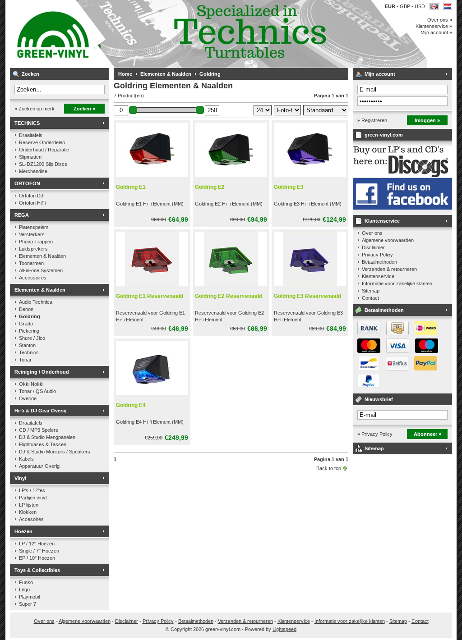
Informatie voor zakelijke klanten (397, 283)
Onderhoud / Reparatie (44, 149)
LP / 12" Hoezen (37, 543)
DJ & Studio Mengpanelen (47, 437)
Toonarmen (31, 263)
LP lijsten (28, 504)
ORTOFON (27, 183)
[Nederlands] (447, 6)
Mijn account (380, 74)
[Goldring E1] (152, 177)
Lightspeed (284, 629)
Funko (26, 582)
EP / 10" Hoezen (37, 558)
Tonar (25, 359)
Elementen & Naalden (42, 256)
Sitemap (370, 290)
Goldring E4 (131, 405)
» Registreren (372, 120)
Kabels (26, 459)
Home (125, 74)
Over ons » (439, 20)
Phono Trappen (36, 241)
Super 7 (27, 604)
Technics (29, 352)
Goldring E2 (210, 187)
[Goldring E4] (152, 395)
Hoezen (23, 531)
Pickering (29, 331)
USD (420, 6)
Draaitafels (30, 135)
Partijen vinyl (32, 497)
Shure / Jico (32, 338)
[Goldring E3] (310, 177)
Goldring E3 (289, 187)
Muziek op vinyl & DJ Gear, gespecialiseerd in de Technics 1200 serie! (129, 34)
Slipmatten (30, 157)
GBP (405, 6)
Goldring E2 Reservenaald (228, 296)
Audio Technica (35, 302)
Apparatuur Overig (39, 466)
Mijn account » (436, 32)
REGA (21, 215)
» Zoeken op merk (34, 108)
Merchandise (33, 171)
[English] (434, 6)
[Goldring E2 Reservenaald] (231, 286)
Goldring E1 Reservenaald (149, 296)
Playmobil (29, 596)
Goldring (29, 316)
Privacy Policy (377, 254)
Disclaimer (373, 247)
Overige (28, 398)
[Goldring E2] (231, 177)
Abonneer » (427, 434)
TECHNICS (27, 123)
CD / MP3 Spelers (38, 430)
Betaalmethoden (379, 262)
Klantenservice (382, 221)
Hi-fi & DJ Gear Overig (40, 410)
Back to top (328, 468)
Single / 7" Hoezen (39, 550)
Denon (26, 309)
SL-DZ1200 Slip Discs (43, 164)
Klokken (28, 512)
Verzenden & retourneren (389, 269)
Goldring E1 (131, 187)
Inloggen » (427, 120)
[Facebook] (402, 207)
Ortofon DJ (31, 195)
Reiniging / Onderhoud (41, 372)
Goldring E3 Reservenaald (307, 296)
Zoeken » (84, 108)
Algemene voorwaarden (388, 240)
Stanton (27, 345)
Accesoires (31, 519)
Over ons (372, 233)
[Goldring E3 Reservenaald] (310, 286)
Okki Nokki (31, 384)
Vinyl (20, 478)
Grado (26, 323)
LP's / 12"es (32, 490)
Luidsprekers (33, 248)
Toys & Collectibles (37, 570)
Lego (24, 589)
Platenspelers (34, 227)
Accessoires (32, 277)
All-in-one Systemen (41, 270)
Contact (370, 298)
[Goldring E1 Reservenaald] (152, 286)
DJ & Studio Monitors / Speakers (54, 451)
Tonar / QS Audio (37, 391)
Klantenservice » (434, 26)
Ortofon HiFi (32, 203)
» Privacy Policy (375, 434)
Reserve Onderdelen (42, 142)
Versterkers (32, 234)
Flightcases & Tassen (42, 444)
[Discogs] (402, 175)
